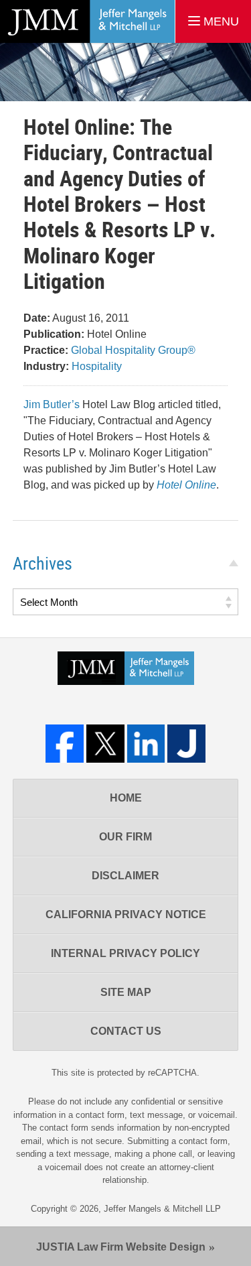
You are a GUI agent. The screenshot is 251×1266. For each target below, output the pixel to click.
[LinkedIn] (146, 743)
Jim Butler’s (51, 404)
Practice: (45, 350)
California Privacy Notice (126, 914)
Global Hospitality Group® (133, 350)
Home (126, 798)
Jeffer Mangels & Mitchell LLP (162, 1209)
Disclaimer (125, 875)
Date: (36, 318)
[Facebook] (65, 743)
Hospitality (97, 366)
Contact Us (125, 1031)
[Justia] (186, 743)
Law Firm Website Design (120, 1247)
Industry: (46, 366)
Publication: (53, 334)
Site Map (125, 992)
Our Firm (125, 836)
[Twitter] (105, 743)
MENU (219, 21)
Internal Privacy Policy (125, 953)
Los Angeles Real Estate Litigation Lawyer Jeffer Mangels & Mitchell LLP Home (87, 21)
